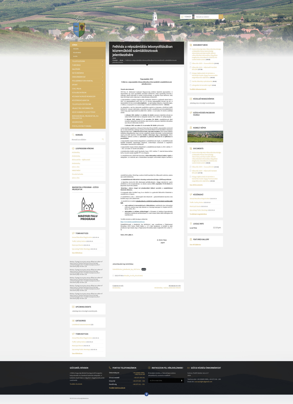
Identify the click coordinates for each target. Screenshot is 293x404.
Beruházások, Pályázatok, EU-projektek (85, 117)
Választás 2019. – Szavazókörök (203, 63)
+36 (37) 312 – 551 (139, 384)
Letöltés (143, 269)
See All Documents (196, 185)
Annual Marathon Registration (82, 237)
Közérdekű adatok (80, 100)
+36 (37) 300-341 (139, 378)
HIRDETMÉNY (76, 170)
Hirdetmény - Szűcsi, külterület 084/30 (168, 288)
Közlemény (76, 152)
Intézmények (78, 73)
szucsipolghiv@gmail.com (203, 382)
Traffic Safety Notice (79, 241)
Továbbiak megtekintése (198, 214)
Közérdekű (139, 276)
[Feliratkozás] (181, 380)
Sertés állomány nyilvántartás (202, 81)
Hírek (121, 60)
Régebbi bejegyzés (175, 286)
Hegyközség (77, 122)
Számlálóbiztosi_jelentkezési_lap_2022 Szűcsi (126, 269)
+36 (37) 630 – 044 (139, 381)
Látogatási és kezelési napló (202, 85)
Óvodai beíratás (77, 174)
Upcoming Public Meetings (81, 249)
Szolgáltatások (79, 92)
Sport (75, 84)
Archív (132, 276)
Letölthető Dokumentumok (81, 324)
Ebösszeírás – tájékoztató (81, 160)
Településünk (78, 61)
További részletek (76, 384)
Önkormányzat (79, 77)
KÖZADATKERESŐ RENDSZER (83, 96)
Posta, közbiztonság (81, 126)
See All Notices (77, 253)
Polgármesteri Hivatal (82, 81)
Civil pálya (76, 88)
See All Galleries (195, 245)
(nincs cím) (75, 167)
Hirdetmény (117, 288)
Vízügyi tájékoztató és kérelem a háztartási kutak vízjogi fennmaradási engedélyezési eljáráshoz (205, 75)
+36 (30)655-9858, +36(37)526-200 (139, 373)
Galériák (76, 69)
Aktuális (126, 276)
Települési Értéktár (81, 104)
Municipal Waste (77, 245)
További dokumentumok (198, 89)
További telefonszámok (117, 388)
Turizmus (76, 65)
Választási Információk (82, 108)
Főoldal (115, 60)
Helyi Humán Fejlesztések (83, 112)
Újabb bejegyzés (118, 286)
